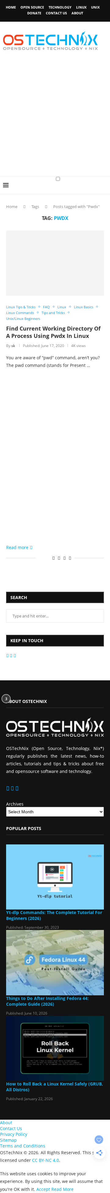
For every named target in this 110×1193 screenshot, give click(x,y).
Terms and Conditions (22, 1146)
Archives (15, 804)
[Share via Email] (70, 558)
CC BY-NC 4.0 (45, 1160)
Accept (43, 1189)
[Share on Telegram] (64, 558)
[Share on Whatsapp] (59, 558)
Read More (62, 1189)
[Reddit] (11, 655)
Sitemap (8, 1140)
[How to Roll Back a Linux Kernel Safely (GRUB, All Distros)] (55, 1048)
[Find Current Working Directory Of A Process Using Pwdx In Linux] (55, 262)
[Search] (104, 191)
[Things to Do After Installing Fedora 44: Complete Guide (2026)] (55, 962)
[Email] (8, 655)
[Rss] (14, 655)
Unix (95, 7)
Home (11, 7)
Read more (17, 547)
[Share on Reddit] (53, 558)
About (77, 13)
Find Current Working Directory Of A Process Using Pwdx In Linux (53, 332)
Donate (34, 13)
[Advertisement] (55, 118)
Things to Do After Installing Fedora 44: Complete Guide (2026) (47, 1001)
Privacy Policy (13, 1134)
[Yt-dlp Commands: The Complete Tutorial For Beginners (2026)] (55, 876)
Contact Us (56, 13)
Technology (60, 7)
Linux (81, 7)
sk (13, 345)
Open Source (32, 7)
